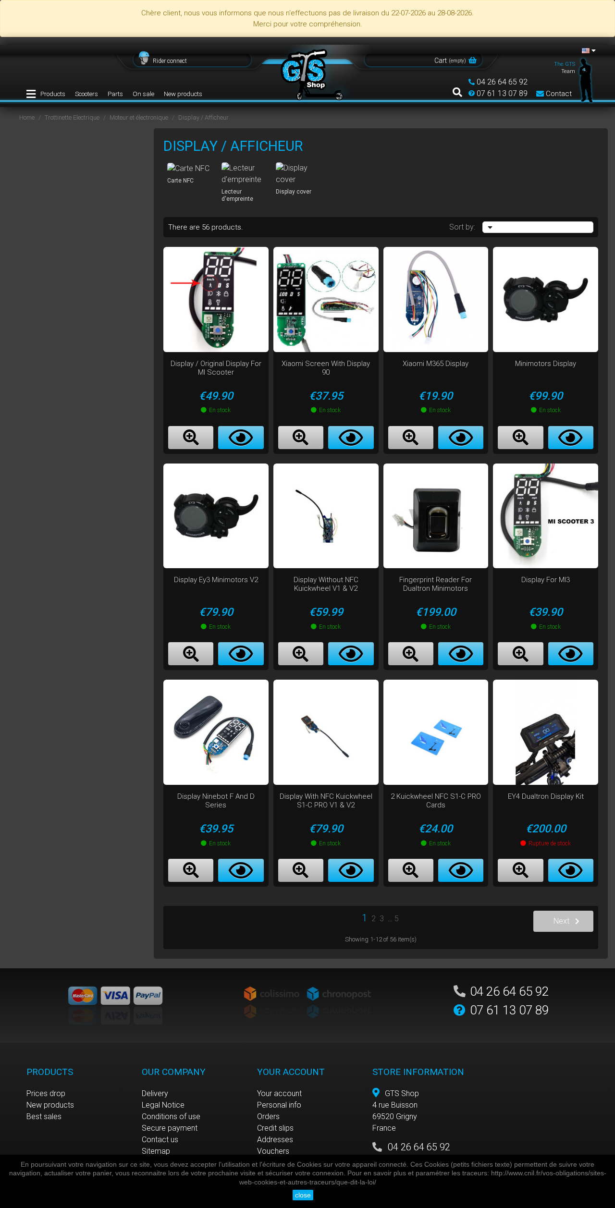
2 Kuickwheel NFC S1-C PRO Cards (436, 800)
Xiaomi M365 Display (435, 363)
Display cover (293, 191)
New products (183, 94)
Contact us (160, 1139)
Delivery (155, 1093)
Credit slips (275, 1128)
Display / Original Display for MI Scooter (216, 368)
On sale (143, 94)
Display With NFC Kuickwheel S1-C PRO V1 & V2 (326, 800)
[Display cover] (299, 173)
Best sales (44, 1116)
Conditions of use (171, 1116)
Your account (279, 1093)
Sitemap (156, 1151)
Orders (268, 1116)
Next (561, 921)
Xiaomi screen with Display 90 (326, 368)
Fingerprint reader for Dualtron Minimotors (435, 584)
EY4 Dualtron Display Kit (546, 796)
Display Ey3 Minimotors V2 (216, 579)
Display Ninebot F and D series (216, 800)
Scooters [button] (86, 94)
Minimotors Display (545, 363)
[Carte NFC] (190, 168)
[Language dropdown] (589, 50)
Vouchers (273, 1151)
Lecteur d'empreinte (237, 195)
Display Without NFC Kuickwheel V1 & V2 (326, 584)
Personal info (279, 1105)
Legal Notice (163, 1105)
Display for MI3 (545, 579)
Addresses (275, 1139)
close (303, 1195)
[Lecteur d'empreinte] (244, 173)
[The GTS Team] (586, 80)
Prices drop (45, 1093)
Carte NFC (180, 180)
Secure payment (169, 1128)
